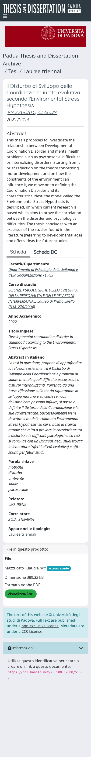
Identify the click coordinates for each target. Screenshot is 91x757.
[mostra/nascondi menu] (5, 16)
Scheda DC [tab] (45, 252)
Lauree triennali (43, 71)
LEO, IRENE (17, 504)
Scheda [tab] (18, 252)
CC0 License (31, 631)
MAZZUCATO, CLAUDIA (32, 112)
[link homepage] (43, 8)
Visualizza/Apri (21, 593)
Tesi (13, 71)
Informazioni (22, 648)
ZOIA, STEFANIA (21, 519)
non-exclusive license (40, 625)
